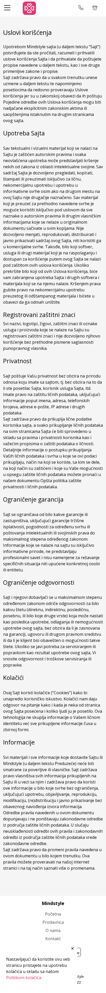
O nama (53, 930)
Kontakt (53, 938)
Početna (53, 914)
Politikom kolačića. (24, 977)
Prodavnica (53, 922)
